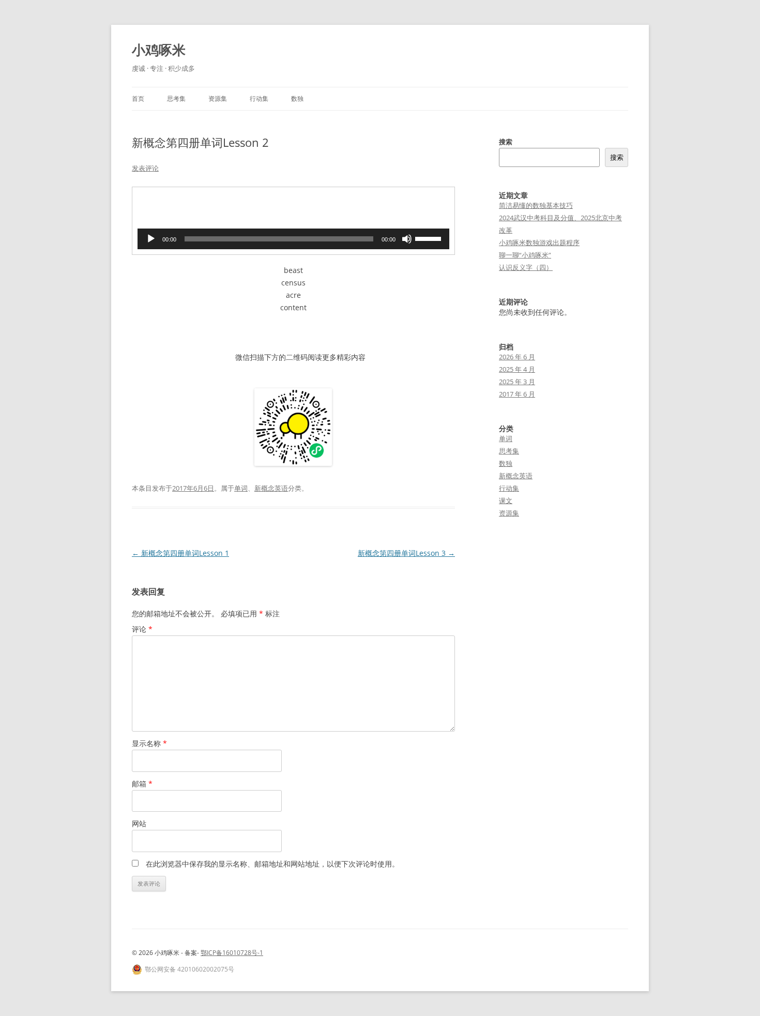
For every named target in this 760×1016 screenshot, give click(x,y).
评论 (142, 629)
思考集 (176, 98)
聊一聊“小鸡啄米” (525, 255)
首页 (138, 98)
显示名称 (149, 743)
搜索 (505, 141)
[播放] (151, 239)
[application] (293, 239)
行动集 (259, 98)
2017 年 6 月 (517, 394)
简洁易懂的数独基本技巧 (536, 205)
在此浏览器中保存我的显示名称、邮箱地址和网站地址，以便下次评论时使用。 (272, 864)
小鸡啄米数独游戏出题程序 (539, 242)
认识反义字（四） (526, 267)
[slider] (429, 238)
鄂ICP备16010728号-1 (232, 952)
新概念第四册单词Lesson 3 (406, 553)
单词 (241, 488)
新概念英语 (271, 488)
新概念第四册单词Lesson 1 (180, 553)
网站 (139, 823)
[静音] (407, 239)
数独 (297, 98)
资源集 (217, 98)
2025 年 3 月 (517, 381)
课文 (505, 500)
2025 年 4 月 (517, 369)
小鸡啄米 (159, 49)
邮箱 (142, 783)
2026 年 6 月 (517, 356)
